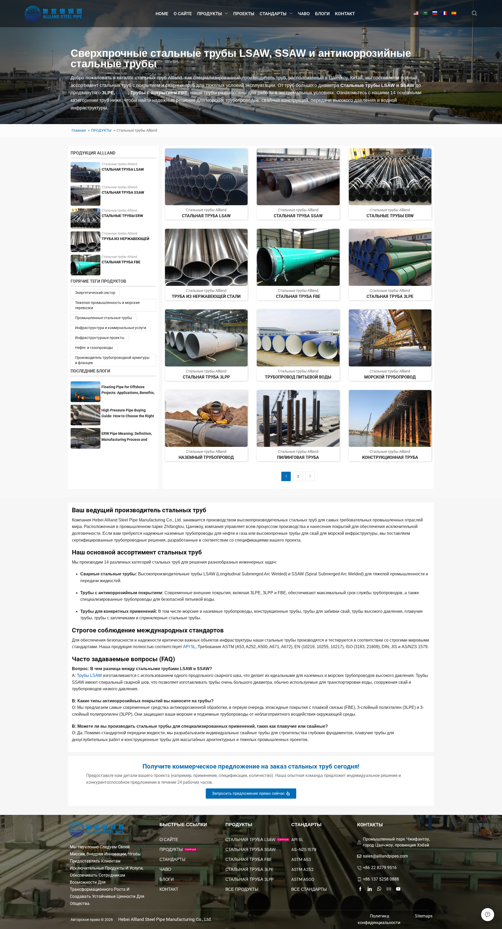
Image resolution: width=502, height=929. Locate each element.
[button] (474, 13)
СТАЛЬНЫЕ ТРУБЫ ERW (122, 216)
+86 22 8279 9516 (380, 867)
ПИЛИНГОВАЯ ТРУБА (298, 457)
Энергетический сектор (95, 293)
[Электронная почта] (389, 889)
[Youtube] (398, 889)
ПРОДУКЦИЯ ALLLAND (93, 153)
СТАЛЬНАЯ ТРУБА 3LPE (390, 296)
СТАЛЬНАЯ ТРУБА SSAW (123, 192)
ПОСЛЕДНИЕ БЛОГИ (90, 371)
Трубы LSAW (89, 675)
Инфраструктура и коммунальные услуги (110, 328)
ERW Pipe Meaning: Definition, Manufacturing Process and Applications (126, 436)
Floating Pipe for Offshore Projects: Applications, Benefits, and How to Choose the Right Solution (128, 390)
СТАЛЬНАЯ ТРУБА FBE (121, 262)
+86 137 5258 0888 (381, 879)
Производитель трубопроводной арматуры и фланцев (112, 360)
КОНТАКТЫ (370, 824)
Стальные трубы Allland (119, 164)
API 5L (189, 646)
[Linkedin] (370, 889)
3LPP (122, 92)
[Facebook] (360, 889)
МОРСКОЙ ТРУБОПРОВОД (390, 377)
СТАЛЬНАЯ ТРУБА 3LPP (206, 377)
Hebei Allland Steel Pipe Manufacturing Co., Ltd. (165, 919)
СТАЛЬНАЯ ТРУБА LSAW (123, 169)
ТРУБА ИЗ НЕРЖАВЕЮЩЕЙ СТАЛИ (125, 239)
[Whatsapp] (379, 889)
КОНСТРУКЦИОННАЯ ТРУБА (390, 457)
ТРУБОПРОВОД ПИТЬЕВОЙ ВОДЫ (298, 377)
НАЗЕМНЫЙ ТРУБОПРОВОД (206, 457)
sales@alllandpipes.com (385, 856)
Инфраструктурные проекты (99, 338)
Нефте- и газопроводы (94, 348)
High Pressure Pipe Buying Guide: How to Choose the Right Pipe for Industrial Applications (127, 413)
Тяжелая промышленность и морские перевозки (107, 305)
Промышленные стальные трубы (103, 318)
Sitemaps (423, 916)
